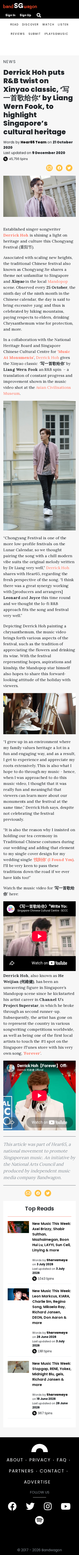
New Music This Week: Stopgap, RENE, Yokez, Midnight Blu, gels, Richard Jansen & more (51, 1374)
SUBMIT (35, 34)
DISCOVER (30, 24)
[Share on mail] (49, 168)
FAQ (62, 1460)
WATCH (48, 24)
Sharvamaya (57, 1260)
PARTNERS (21, 1471)
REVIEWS (18, 34)
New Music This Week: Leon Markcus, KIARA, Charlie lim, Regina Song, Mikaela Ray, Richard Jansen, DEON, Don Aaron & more (51, 1306)
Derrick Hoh (47, 357)
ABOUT (15, 1460)
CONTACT (52, 1471)
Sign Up (25, 15)
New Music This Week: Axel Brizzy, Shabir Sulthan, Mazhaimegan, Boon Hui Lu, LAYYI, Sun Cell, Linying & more (51, 1237)
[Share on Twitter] (69, 168)
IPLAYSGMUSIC (56, 34)
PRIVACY (40, 1460)
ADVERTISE (37, 1482)
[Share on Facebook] (59, 168)
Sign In (10, 15)
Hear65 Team (34, 142)
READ (14, 24)
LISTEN (63, 24)
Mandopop (58, 281)
